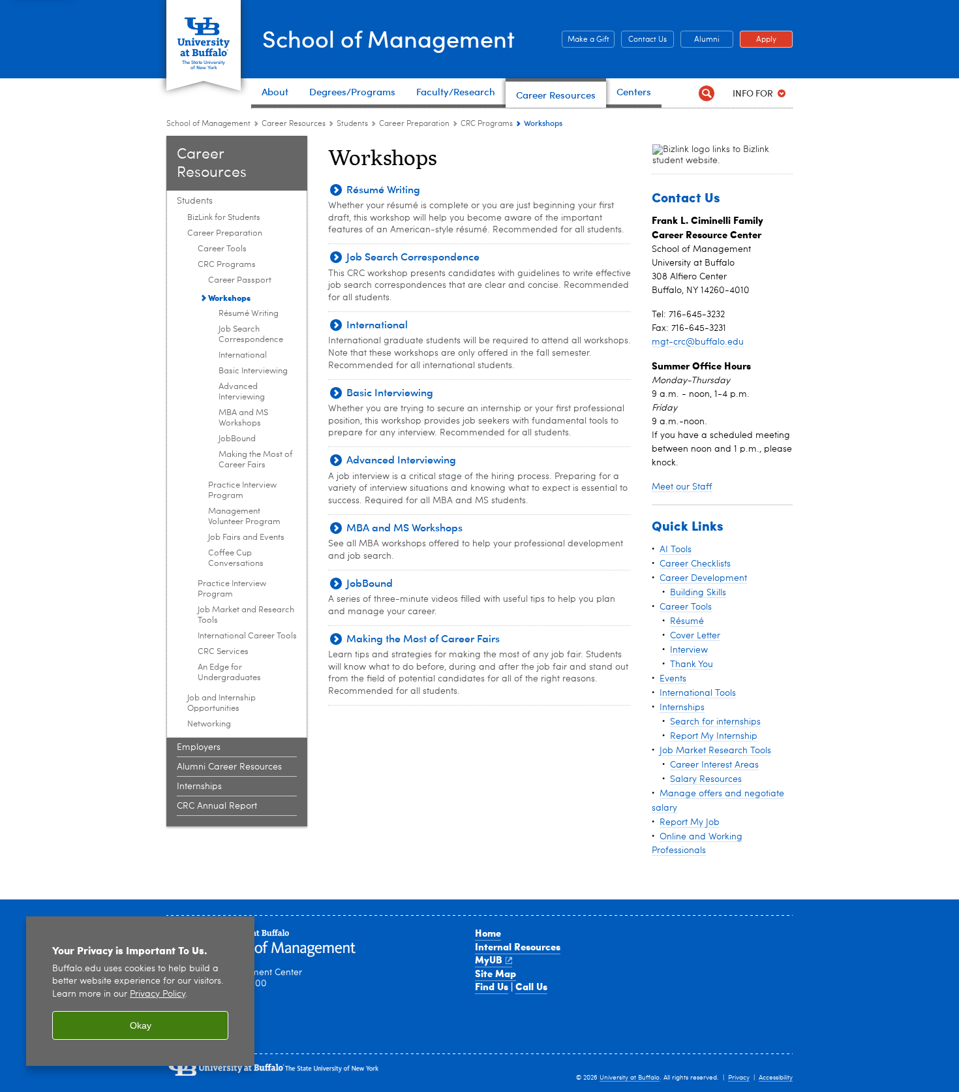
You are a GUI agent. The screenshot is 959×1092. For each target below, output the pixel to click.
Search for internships (715, 721)
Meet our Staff (682, 486)
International (243, 355)
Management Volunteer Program (244, 516)
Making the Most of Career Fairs (255, 459)
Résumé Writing (249, 313)
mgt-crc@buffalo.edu (698, 342)
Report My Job (690, 822)
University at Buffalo (630, 1077)
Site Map (495, 973)
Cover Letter (695, 635)
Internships (199, 786)
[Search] (706, 93)
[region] (140, 991)
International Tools (698, 693)
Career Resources (294, 124)
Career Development (703, 578)
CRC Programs (487, 124)
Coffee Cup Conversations (236, 558)
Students (353, 124)
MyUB (488, 959)
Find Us (491, 986)
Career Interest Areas (714, 765)
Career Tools (222, 249)
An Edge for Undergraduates (229, 672)
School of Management (388, 38)
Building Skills (698, 592)
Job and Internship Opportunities (221, 703)
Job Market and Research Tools (246, 615)
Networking (209, 724)
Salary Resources (706, 779)
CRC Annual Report (217, 806)
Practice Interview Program (242, 490)
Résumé (687, 621)
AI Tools (676, 549)
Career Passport (239, 280)
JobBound (237, 439)
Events (673, 678)
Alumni (700, 40)
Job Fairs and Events (246, 537)
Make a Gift (585, 40)
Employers (199, 747)
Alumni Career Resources (229, 767)
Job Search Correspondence (251, 334)
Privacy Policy (157, 994)
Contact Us (644, 40)
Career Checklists (695, 564)
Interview (689, 650)
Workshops (229, 297)
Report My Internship (713, 736)
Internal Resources (517, 946)
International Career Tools (247, 636)
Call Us (531, 986)
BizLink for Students (223, 217)
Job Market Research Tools (715, 750)
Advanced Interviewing (242, 391)
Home (488, 933)
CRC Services (223, 651)
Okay (140, 1025)
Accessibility (776, 1077)
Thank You (691, 664)
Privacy (739, 1077)
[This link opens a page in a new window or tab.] (712, 155)
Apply (758, 40)
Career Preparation (414, 124)
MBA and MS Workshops (243, 418)
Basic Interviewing (253, 371)
